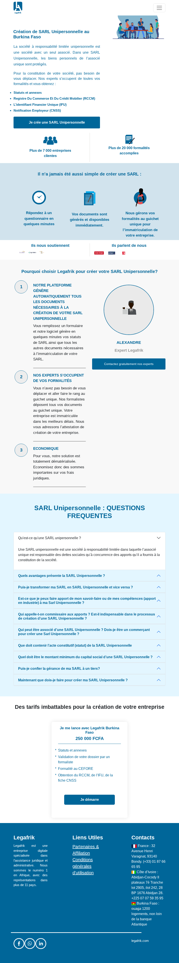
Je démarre (89, 799)
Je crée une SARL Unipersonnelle (57, 122)
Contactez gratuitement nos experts (128, 364)
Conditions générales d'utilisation (83, 866)
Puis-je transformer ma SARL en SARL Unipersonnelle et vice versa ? (75, 587)
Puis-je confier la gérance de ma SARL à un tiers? (59, 668)
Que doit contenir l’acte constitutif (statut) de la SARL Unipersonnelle (75, 645)
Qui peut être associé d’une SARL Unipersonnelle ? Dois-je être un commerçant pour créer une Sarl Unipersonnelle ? (84, 632)
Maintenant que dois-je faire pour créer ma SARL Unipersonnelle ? (73, 680)
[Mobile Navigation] (159, 7)
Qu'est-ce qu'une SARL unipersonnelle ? (49, 538)
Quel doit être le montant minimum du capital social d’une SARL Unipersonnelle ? (85, 657)
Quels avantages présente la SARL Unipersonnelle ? (61, 576)
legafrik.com (140, 941)
